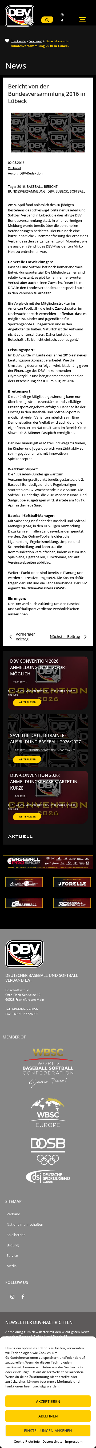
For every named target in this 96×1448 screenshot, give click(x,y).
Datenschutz (52, 1441)
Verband (35, 41)
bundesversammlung (27, 191)
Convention (28, 691)
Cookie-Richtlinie (27, 1441)
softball (77, 191)
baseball (35, 186)
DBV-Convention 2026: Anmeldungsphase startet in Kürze (43, 781)
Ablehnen (48, 1416)
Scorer (71, 691)
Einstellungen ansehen (48, 1430)
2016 (21, 186)
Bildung (14, 691)
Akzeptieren (48, 1401)
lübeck (62, 191)
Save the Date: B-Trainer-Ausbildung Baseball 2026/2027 (45, 738)
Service (12, 1255)
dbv (51, 191)
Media (12, 1266)
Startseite (18, 41)
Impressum (73, 1441)
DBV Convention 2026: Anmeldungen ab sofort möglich (38, 667)
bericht (51, 186)
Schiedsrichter (55, 691)
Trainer (13, 695)
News (40, 691)
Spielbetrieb (16, 1235)
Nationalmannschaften (25, 1224)
